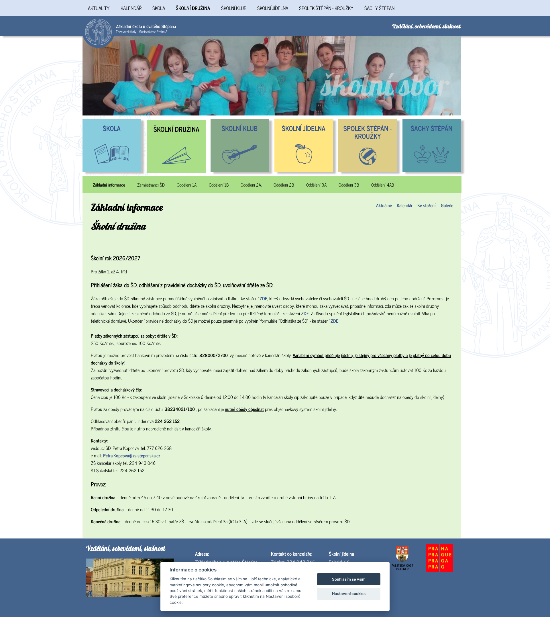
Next (465, 76)
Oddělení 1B (219, 184)
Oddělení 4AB (382, 184)
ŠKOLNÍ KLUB (233, 8)
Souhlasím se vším (349, 579)
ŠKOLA (158, 8)
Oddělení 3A (316, 184)
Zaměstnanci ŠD (151, 184)
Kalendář (404, 205)
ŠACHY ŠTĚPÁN (379, 8)
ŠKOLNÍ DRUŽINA (193, 8)
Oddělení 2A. (251, 184)
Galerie (447, 205)
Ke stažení (426, 205)
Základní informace (109, 184)
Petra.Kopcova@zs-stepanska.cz (131, 455)
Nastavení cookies (349, 593)
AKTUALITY (98, 8)
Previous (78, 76)
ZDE (263, 298)
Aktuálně (384, 205)
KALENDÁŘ (131, 8)
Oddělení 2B (284, 184)
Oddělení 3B (349, 184)
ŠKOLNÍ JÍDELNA (272, 8)
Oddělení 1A (187, 184)
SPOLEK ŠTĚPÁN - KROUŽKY (326, 8)
